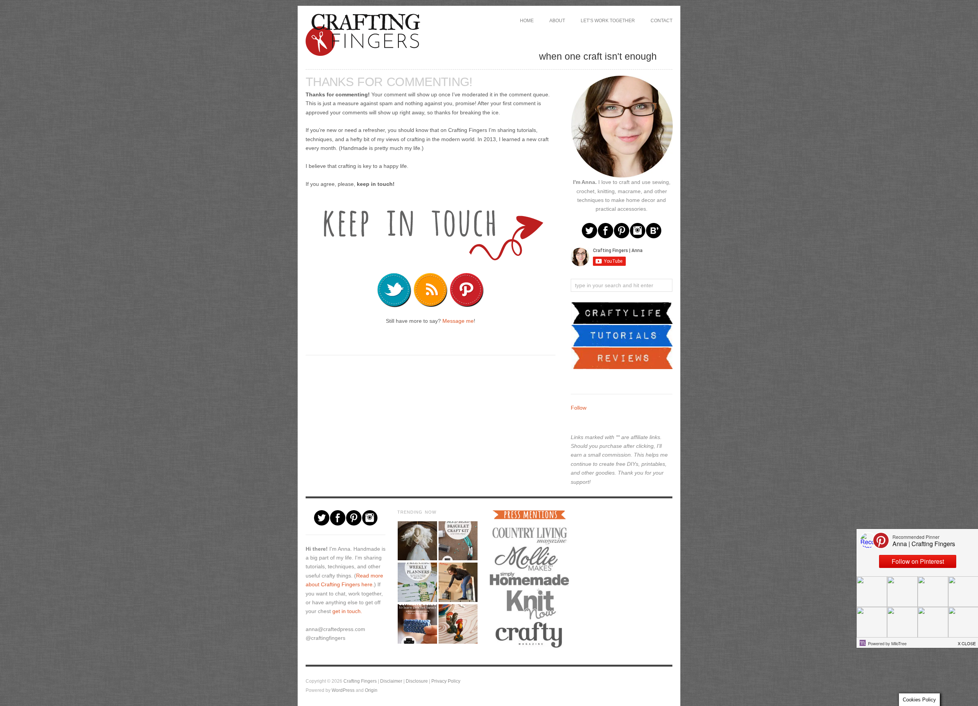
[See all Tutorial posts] (622, 335)
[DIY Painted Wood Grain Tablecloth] (458, 624)
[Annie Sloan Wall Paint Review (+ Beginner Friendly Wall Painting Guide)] (458, 582)
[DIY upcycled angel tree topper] (417, 541)
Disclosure (417, 680)
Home (527, 20)
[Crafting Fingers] (363, 33)
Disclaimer (391, 680)
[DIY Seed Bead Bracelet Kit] (458, 541)
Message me (458, 321)
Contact (661, 20)
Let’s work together (608, 20)
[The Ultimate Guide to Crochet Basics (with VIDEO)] (417, 624)
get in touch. (347, 611)
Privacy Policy (445, 680)
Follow (578, 408)
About (557, 20)
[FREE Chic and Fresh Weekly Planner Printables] (417, 582)
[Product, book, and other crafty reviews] (622, 358)
